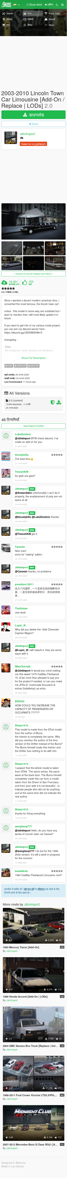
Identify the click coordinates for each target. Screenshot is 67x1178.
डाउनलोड (36, 114)
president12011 (24, 584)
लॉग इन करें (29, 889)
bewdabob (21, 871)
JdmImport (27, 133)
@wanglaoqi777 (24, 851)
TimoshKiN (21, 471)
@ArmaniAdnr (23, 492)
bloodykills (22, 454)
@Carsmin (21, 571)
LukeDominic (23, 434)
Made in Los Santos (12, 1166)
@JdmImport (22, 438)
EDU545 (19, 701)
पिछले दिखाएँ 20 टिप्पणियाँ (34, 426)
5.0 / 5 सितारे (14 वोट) (9, 292)
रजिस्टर (41, 889)
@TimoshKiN (23, 534)
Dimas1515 (21, 725)
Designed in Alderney (13, 1162)
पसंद (30, 284)
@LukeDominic (41, 517)
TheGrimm (21, 608)
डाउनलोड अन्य (14, 284)
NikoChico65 (22, 666)
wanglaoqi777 (23, 826)
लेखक (32, 489)
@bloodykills (23, 517)
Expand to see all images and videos (33, 273)
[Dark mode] (57, 4)
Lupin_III (20, 625)
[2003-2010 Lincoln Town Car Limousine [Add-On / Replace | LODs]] (33, 221)
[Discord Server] (22, 137)
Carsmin (20, 546)
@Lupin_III (21, 650)
